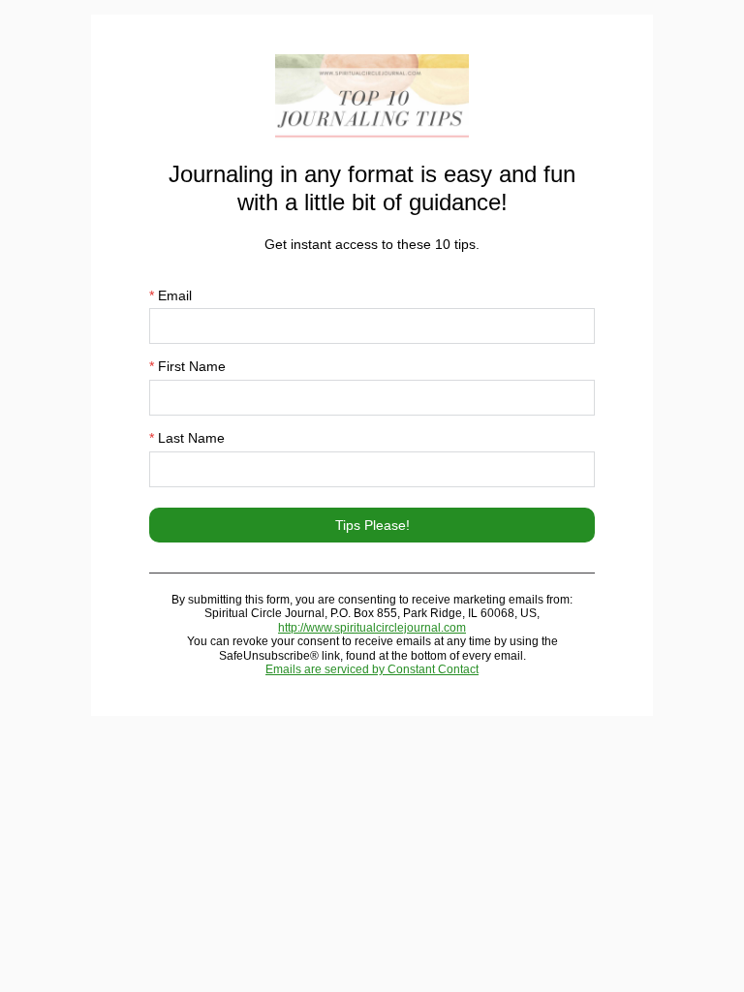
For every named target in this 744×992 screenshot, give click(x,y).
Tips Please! (372, 525)
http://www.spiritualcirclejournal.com (372, 628)
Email (170, 295)
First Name (187, 366)
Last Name (187, 438)
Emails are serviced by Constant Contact (372, 669)
